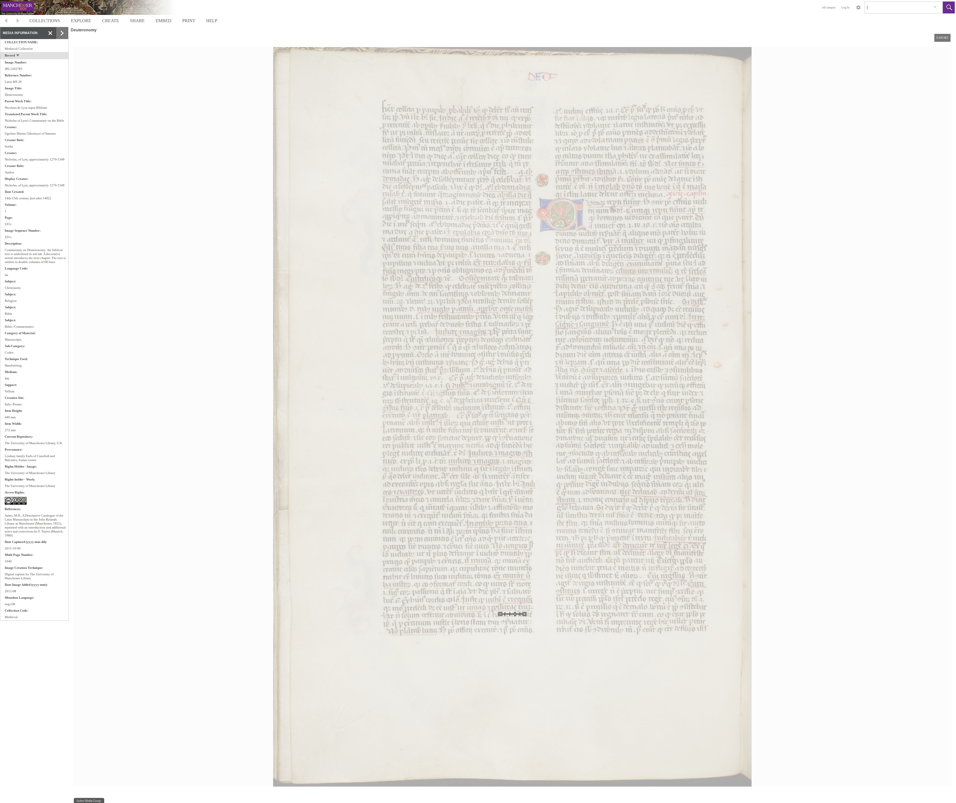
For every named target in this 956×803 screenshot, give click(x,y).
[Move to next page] (18, 21)
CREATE (110, 20)
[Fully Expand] (62, 33)
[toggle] (18, 56)
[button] (949, 7)
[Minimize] (50, 33)
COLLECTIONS (44, 20)
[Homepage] (94, 7)
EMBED (163, 20)
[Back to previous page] (6, 21)
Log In (845, 7)
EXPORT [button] (942, 38)
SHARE (137, 20)
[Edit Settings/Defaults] (858, 7)
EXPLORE (81, 20)
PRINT (188, 20)
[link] (935, 7)
